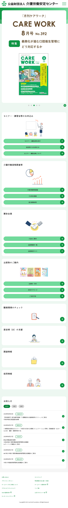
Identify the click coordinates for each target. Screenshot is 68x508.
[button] (28, 105)
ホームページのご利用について (10, 484)
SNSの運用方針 (6, 492)
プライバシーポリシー (7, 481)
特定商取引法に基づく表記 (42, 481)
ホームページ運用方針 (40, 484)
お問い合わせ (5, 477)
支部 (21, 406)
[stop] (65, 105)
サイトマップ (38, 477)
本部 (14, 406)
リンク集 (37, 488)
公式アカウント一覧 (40, 492)
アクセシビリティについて (8, 488)
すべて (6, 406)
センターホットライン (7, 496)
